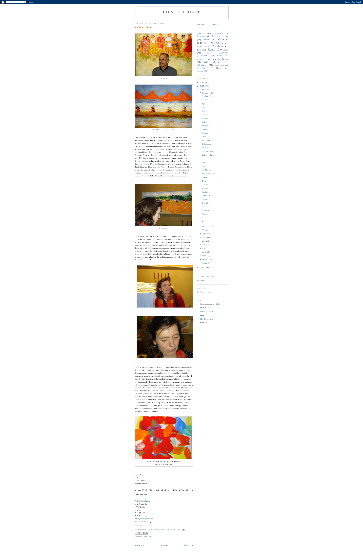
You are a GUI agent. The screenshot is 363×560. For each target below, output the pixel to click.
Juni (204, 244)
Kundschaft (206, 195)
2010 (202, 267)
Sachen (206, 62)
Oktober (205, 230)
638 (203, 107)
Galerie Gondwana (142, 501)
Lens (202, 315)
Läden (225, 49)
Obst (226, 53)
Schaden (205, 133)
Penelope (205, 210)
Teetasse (205, 129)
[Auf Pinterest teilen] (146, 533)
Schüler (204, 184)
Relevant (205, 125)
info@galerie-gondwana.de (145, 518)
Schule (204, 217)
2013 (202, 82)
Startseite (164, 545)
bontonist (203, 322)
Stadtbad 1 (206, 114)
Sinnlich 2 (206, 192)
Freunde (206, 39)
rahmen (201, 280)
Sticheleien (206, 140)
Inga (203, 103)
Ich (209, 46)
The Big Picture (206, 318)
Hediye (204, 122)
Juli (204, 241)
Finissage (205, 214)
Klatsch (220, 46)
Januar (205, 263)
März (204, 255)
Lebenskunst (206, 52)
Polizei (199, 59)
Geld (206, 43)
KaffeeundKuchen (209, 155)
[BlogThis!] (138, 533)
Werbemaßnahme (208, 173)
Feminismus (201, 36)
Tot (213, 68)
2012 (202, 86)
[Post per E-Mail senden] (183, 529)
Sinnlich (216, 65)
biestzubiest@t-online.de (208, 24)
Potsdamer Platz (208, 96)
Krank (200, 49)
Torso (204, 166)
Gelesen (219, 43)
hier (136, 164)
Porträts (211, 59)
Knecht (204, 111)
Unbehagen (206, 199)
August (205, 237)
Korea (204, 136)
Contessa (200, 33)
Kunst (211, 49)
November (206, 226)
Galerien (146, 536)
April (204, 252)
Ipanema (205, 188)
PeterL (220, 55)
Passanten (205, 55)
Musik (218, 52)
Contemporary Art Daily (210, 304)
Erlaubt (204, 177)
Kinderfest (206, 203)
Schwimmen (202, 65)
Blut (203, 221)
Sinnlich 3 (206, 99)
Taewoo (225, 65)
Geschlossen (206, 170)
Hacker (199, 46)
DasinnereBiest (218, 33)
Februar (205, 259)
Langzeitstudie (207, 151)
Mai (204, 248)
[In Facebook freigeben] (144, 533)
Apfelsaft (205, 147)
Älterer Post (188, 545)
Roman (225, 59)
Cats (203, 162)
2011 (202, 89)
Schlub (220, 62)
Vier (203, 158)
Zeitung (200, 71)
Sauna (204, 206)
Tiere (204, 68)
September (206, 233)
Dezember (206, 93)
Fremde (224, 35)
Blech (204, 181)
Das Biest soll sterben (205, 291)
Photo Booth (205, 307)
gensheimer (201, 288)
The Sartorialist (206, 311)
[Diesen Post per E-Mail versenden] (136, 533)
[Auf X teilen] (141, 533)
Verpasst (205, 118)
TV (221, 67)
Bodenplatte (206, 144)
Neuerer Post (139, 545)
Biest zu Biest (181, 12)
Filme (213, 35)
